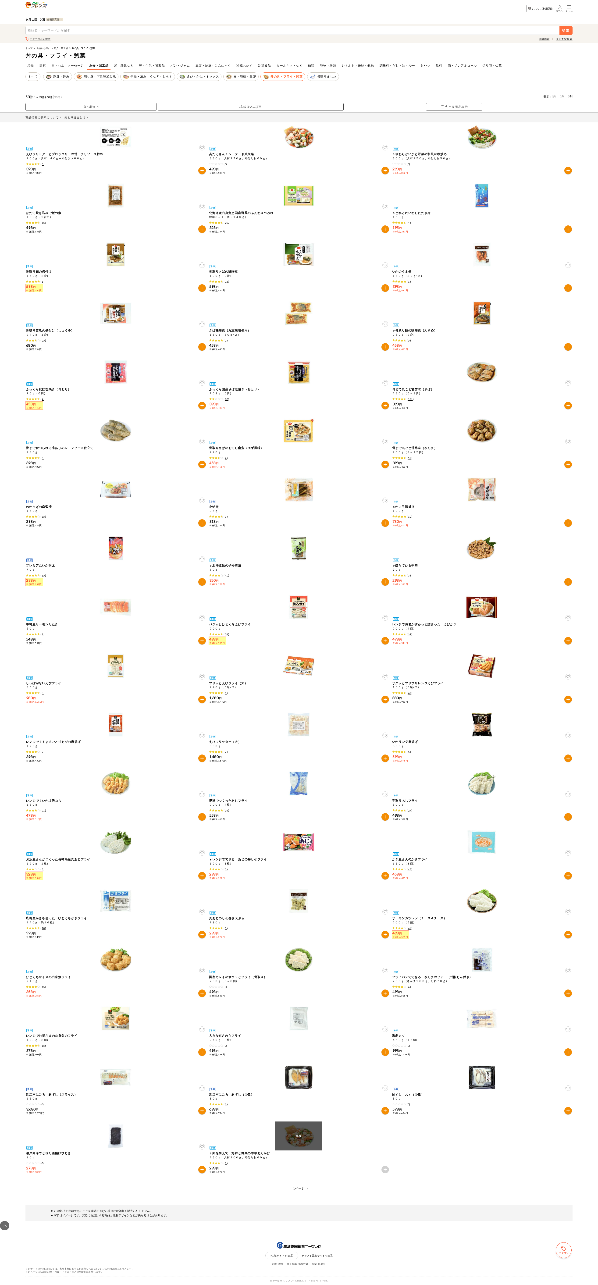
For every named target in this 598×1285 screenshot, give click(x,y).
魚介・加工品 (61, 48)
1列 (554, 96)
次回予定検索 (564, 38)
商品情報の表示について (42, 117)
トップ (28, 48)
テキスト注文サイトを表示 (317, 1255)
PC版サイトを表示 (282, 1255)
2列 (562, 96)
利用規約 (277, 1263)
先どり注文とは (75, 117)
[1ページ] (299, 1188)
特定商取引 (319, 1263)
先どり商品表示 (456, 107)
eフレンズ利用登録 (542, 8)
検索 (566, 30)
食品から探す (43, 48)
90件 (57, 97)
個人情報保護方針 (298, 1263)
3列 (570, 96)
